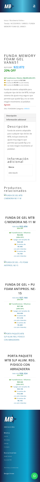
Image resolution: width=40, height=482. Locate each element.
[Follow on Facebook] (6, 477)
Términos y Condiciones (11, 467)
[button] (34, 476)
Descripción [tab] (11, 115)
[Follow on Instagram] (10, 477)
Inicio (6, 20)
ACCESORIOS (15, 23)
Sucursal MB (7, 460)
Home (6, 436)
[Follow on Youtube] (19, 477)
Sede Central (8, 456)
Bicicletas (7, 440)
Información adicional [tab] (16, 119)
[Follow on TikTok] (14, 477)
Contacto (6, 447)
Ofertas (6, 443)
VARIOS (25, 23)
